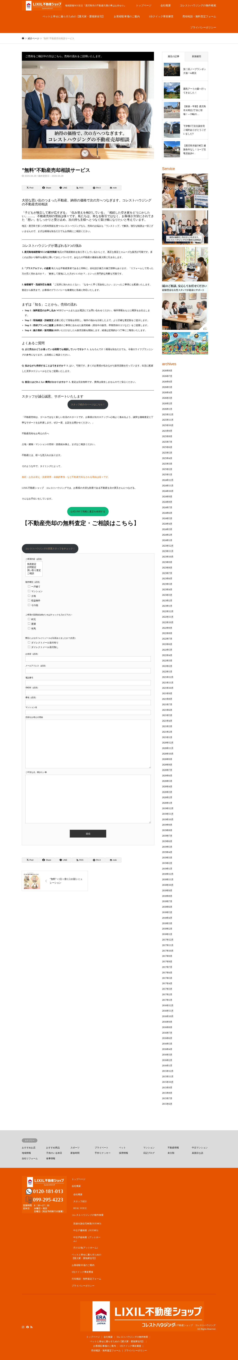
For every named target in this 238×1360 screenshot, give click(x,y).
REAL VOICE (80, 1208)
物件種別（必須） (33, 582)
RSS (31, 1327)
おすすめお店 (28, 1147)
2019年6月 (167, 841)
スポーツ (74, 1147)
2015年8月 (167, 1093)
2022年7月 (167, 639)
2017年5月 (167, 978)
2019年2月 (167, 863)
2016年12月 (167, 1005)
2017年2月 (167, 994)
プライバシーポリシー (203, 27)
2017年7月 (167, 967)
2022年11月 (167, 617)
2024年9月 (167, 496)
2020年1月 (167, 803)
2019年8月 (167, 830)
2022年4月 (167, 655)
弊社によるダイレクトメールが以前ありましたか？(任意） (51, 638)
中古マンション (200, 1147)
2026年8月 (167, 370)
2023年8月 (167, 568)
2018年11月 (167, 879)
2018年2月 (167, 929)
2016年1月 (167, 1065)
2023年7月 (167, 573)
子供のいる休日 (54, 1153)
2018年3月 (167, 923)
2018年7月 (167, 901)
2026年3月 (167, 398)
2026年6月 (167, 381)
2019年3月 (167, 857)
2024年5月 (167, 518)
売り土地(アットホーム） (86, 1248)
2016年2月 (167, 1060)
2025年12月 (167, 414)
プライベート (101, 1147)
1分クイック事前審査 (161, 16)
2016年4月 (167, 1049)
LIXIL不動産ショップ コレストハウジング (193, 1325)
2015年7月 (167, 1098)
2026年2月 (167, 403)
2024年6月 (167, 513)
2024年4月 (167, 524)
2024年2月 (167, 535)
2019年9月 (167, 825)
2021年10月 (167, 688)
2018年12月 (167, 874)
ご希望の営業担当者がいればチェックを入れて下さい (48, 615)
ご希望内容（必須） (34, 559)
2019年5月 (167, 847)
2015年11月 (167, 1076)
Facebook (27, 1327)
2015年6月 (167, 1104)
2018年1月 (167, 934)
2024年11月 (167, 485)
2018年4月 (167, 918)
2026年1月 (167, 409)
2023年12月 (167, 546)
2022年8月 (167, 633)
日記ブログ (149, 1153)
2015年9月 (167, 1087)
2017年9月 (167, 956)
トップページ (143, 5)
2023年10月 (167, 556)
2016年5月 (167, 1044)
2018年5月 (167, 912)
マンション (149, 1147)
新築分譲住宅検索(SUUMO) (87, 1223)
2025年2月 (167, 469)
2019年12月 (167, 808)
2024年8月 (167, 502)
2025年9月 (167, 431)
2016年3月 (167, 1055)
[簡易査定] (34, 564)
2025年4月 (167, 458)
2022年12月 (167, 611)
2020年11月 (167, 748)
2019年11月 (167, 814)
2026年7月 (167, 376)
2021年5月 (167, 715)
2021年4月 (167, 721)
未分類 (171, 1153)
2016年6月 (167, 1038)
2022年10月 (167, 622)
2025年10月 (167, 425)
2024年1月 (167, 540)
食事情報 (50, 1158)
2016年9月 (167, 1022)
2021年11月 (167, 682)
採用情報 (123, 1153)
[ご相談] (34, 573)
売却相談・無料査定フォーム (199, 16)
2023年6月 (167, 578)
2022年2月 (167, 666)
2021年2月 (167, 732)
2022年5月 (167, 650)
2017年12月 (167, 940)
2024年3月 (167, 529)
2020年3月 (167, 792)
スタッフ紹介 (80, 1201)
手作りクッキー (103, 1153)
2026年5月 (167, 387)
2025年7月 (167, 442)
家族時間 (74, 1153)
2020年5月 (167, 781)
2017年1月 (167, 1000)
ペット (122, 1147)
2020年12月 (167, 743)
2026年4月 (167, 392)
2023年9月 (167, 562)
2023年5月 (167, 584)
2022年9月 (167, 628)
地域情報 (26, 1153)
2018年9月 (167, 890)
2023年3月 (167, 595)
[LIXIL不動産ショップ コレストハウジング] (142, 1329)
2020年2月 (167, 797)
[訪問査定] (34, 567)
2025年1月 (167, 474)
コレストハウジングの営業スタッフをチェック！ (50, 548)
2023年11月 (167, 551)
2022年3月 (167, 660)
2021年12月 (167, 677)
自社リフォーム (30, 1158)
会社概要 (165, 5)
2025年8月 (167, 436)
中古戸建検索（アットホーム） (87, 1239)
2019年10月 (167, 819)
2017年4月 (167, 983)
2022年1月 (167, 671)
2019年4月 (167, 852)
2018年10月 (167, 885)
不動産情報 (173, 1147)
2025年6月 (167, 447)
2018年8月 (167, 896)
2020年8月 (167, 765)
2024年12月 (167, 480)
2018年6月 (167, 907)
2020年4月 (167, 786)
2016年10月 (167, 1016)
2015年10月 (167, 1082)
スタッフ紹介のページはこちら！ (88, 404)
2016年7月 (167, 1033)
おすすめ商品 (53, 1147)
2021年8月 (167, 699)
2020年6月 (167, 775)
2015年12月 (167, 1071)
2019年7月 (167, 836)
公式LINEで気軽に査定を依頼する (87, 511)
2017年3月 (167, 989)
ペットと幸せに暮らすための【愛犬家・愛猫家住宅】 (74, 16)
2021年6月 (167, 710)
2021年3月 (167, 726)
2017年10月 (167, 951)
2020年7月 (167, 770)
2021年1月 (167, 737)
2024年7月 (167, 507)
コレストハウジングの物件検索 (198, 5)
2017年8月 (167, 961)
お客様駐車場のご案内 (127, 16)
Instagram (23, 1327)
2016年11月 (167, 1011)
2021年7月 (167, 704)
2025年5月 (167, 453)
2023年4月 (167, 589)
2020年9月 (167, 759)
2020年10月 (167, 754)
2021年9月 (167, 693)
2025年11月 (167, 420)
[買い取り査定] (34, 570)
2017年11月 (167, 945)
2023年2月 (167, 600)
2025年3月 (167, 464)
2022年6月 (167, 644)
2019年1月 (167, 868)
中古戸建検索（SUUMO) (85, 1230)
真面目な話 (197, 1153)
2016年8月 (167, 1027)
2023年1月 (167, 606)
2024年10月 (167, 491)
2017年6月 (167, 972)
